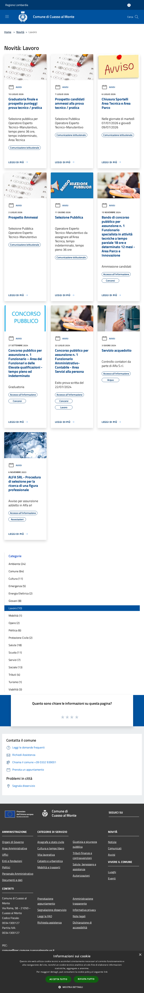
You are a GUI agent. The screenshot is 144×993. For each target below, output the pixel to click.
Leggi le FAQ (44, 916)
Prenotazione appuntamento (46, 901)
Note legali (79, 916)
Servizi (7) (14, 660)
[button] (72, 987)
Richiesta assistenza (49, 922)
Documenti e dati (12, 880)
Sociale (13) (15, 667)
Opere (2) (14, 623)
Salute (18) (15, 645)
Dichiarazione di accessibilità (82, 925)
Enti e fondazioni (12, 861)
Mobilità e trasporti (48, 867)
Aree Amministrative (14, 848)
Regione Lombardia (16, 5)
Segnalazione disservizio (51, 910)
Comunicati (115, 848)
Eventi (112, 878)
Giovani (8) (15, 601)
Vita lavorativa (46, 855)
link (105, 971)
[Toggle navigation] (7, 16)
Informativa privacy (84, 910)
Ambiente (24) (17, 564)
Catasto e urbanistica (50, 861)
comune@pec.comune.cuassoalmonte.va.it (28, 950)
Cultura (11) (16, 578)
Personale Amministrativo (17, 874)
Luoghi (112, 872)
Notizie (112, 842)
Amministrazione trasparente (83, 901)
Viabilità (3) (15, 689)
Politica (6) (15, 630)
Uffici (5, 855)
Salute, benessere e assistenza (84, 866)
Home (7, 32)
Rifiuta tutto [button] (86, 979)
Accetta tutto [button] (58, 979)
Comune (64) (16, 571)
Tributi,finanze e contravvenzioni (82, 855)
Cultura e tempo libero (50, 848)
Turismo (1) (15, 682)
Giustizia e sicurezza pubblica (85, 844)
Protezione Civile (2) (20, 638)
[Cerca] (137, 17)
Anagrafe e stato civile (50, 842)
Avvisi (19, 87)
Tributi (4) (14, 674)
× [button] (140, 954)
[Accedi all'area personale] (129, 5)
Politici (6, 867)
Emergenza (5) (17, 586)
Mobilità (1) (15, 615)
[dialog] (72, 972)
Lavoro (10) (15, 608)
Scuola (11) (15, 652)
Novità (20, 32)
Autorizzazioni (81, 875)
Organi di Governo (13, 842)
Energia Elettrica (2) (20, 593)
